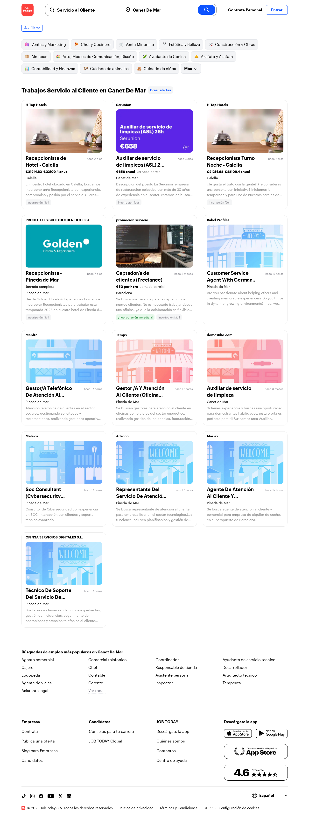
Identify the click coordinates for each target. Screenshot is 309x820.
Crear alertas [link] (160, 90)
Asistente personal (172, 675)
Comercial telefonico (107, 659)
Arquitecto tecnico (240, 675)
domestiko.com (219, 335)
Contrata (29, 731)
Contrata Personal (245, 9)
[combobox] (88, 10)
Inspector (164, 682)
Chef (92, 667)
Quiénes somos (170, 741)
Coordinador (167, 659)
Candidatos (32, 760)
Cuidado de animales (109, 68)
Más (188, 68)
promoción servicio (132, 220)
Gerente (95, 682)
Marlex (212, 436)
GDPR (208, 808)
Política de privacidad (136, 808)
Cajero (27, 667)
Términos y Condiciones (178, 808)
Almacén (39, 56)
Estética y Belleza (184, 44)
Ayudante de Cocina (167, 56)
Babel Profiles (218, 220)
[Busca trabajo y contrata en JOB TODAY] (27, 10)
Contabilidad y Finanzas (53, 68)
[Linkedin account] (69, 796)
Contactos (166, 750)
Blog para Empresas (39, 750)
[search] (206, 10)
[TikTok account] (23, 796)
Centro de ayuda (171, 760)
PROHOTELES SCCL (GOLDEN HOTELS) (57, 220)
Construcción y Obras (235, 44)
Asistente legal (34, 690)
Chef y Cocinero (96, 44)
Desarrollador (235, 667)
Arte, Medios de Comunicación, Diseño (98, 56)
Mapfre (31, 335)
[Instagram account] (32, 796)
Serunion (123, 105)
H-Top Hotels (36, 105)
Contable (96, 675)
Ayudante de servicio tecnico (249, 659)
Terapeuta (232, 682)
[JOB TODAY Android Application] (272, 733)
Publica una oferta (38, 741)
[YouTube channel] (51, 796)
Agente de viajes (36, 682)
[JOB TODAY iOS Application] (238, 733)
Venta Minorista (140, 44)
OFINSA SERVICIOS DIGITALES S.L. (54, 537)
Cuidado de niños (160, 68)
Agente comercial (37, 659)
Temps (121, 335)
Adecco (122, 436)
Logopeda (30, 675)
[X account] (60, 796)
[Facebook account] (41, 796)
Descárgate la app (172, 731)
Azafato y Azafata (217, 56)
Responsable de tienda (176, 667)
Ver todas (96, 690)
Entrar (277, 9)
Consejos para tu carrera (111, 731)
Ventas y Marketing (48, 44)
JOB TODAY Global (105, 741)
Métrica (32, 436)
